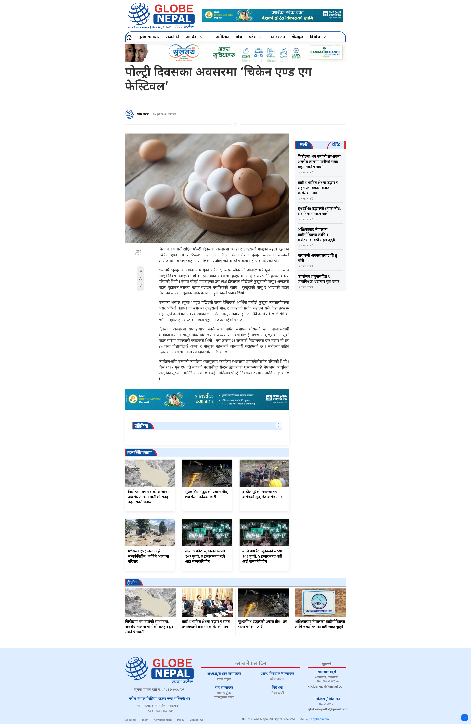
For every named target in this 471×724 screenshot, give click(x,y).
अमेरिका (222, 37)
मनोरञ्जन (277, 37)
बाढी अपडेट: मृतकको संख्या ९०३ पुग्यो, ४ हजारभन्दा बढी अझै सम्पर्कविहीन (205, 556)
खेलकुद (297, 37)
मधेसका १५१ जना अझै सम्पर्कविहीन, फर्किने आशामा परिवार (148, 556)
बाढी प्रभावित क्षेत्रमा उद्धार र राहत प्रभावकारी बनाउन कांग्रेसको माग (318, 188)
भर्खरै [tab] (303, 144)
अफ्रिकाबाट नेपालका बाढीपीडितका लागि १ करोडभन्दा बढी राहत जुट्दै (316, 235)
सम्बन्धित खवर (139, 453)
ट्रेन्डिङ (132, 583)
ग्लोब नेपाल (143, 114)
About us (130, 719)
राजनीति (172, 37)
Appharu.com (320, 719)
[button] (464, 717)
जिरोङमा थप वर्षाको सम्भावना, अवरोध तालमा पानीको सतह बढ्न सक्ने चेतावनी (150, 497)
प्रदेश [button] (252, 37)
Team (145, 719)
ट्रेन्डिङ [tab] (336, 144)
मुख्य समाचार (149, 37)
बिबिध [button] (315, 37)
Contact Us (196, 719)
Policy (180, 719)
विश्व (239, 37)
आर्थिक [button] (192, 37)
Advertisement (163, 719)
